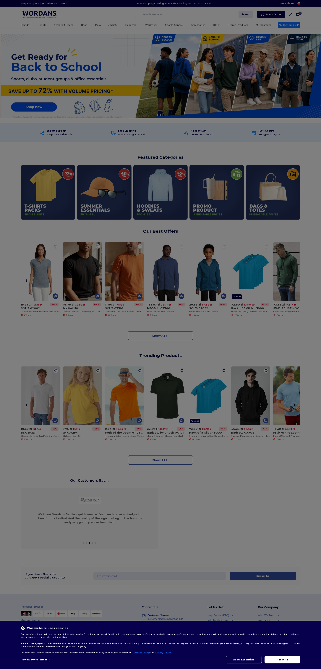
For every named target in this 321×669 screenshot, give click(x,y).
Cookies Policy (141, 652)
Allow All (282, 659)
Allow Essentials (243, 659)
